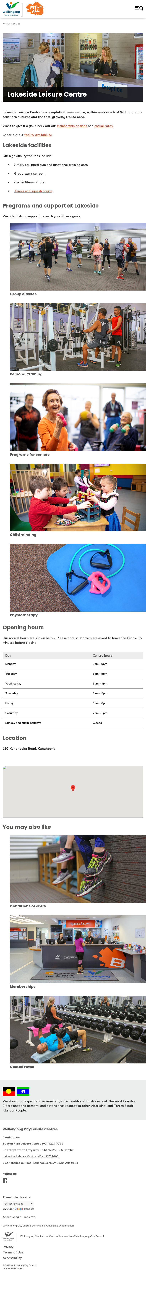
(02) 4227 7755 (52, 1144)
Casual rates (22, 1066)
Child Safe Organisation (60, 1225)
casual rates (103, 126)
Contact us (11, 1137)
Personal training (26, 374)
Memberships (23, 986)
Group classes (23, 293)
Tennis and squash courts (33, 191)
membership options (72, 126)
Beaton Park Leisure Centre (22, 1144)
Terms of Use (13, 1252)
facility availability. (38, 135)
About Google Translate (19, 1217)
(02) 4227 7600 (48, 1156)
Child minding (23, 534)
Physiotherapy (24, 615)
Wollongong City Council (89, 1236)
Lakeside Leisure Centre (19, 1156)
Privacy (8, 1247)
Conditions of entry (28, 906)
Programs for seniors (30, 454)
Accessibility (12, 1258)
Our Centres (13, 23)
